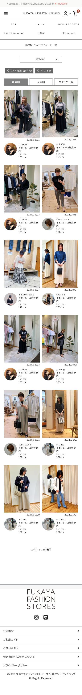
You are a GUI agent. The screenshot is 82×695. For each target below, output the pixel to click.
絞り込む (41, 59)
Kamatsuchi (63, 219)
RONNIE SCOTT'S (68, 24)
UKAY (41, 33)
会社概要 (8, 631)
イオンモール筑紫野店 (28, 149)
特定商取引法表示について (18, 656)
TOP (13, 24)
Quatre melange (14, 33)
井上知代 (23, 144)
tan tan (41, 24)
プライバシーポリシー (15, 665)
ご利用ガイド (10, 639)
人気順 (41, 82)
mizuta (60, 444)
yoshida (60, 294)
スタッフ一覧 (66, 82)
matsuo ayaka (26, 294)
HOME (28, 44)
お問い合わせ (11, 648)
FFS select (68, 33)
